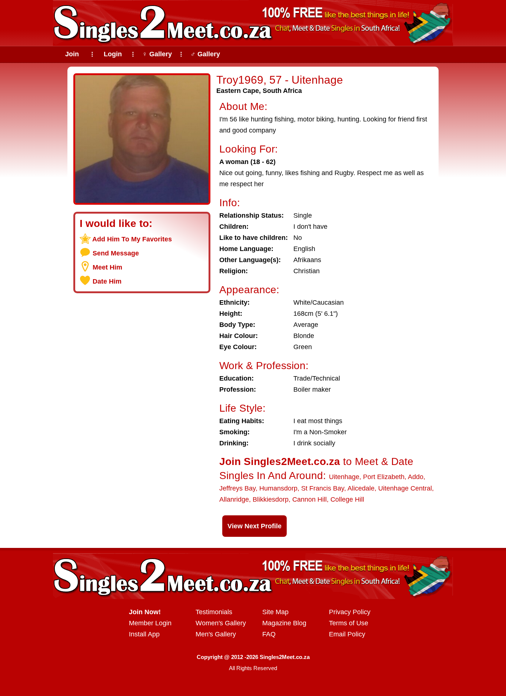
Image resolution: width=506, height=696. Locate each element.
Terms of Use (348, 623)
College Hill (347, 499)
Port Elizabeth (384, 477)
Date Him (107, 281)
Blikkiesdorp (271, 499)
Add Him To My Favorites (132, 239)
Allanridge (234, 499)
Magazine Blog (284, 623)
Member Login (150, 623)
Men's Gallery (216, 634)
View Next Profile (254, 526)
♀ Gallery (157, 54)
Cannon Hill (309, 499)
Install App (144, 634)
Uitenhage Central (405, 488)
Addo (415, 477)
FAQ (269, 634)
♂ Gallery (205, 54)
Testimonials (214, 612)
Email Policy (347, 634)
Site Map (275, 612)
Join (72, 54)
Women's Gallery (221, 623)
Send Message (116, 253)
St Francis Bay (322, 488)
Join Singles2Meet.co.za (279, 461)
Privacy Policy (349, 612)
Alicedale (360, 488)
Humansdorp (278, 488)
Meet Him (107, 267)
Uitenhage (344, 477)
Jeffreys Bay (237, 488)
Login (113, 54)
